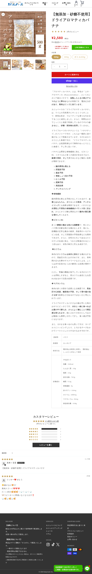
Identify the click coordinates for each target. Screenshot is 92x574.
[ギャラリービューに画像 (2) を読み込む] (17, 64)
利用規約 (70, 534)
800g (66, 57)
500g (56, 57)
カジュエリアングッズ (54, 528)
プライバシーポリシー (75, 531)
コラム (48, 534)
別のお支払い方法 (71, 86)
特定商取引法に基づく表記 (76, 526)
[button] (33, 429)
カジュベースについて (31, 3)
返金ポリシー (72, 537)
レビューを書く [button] (46, 445)
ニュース (49, 531)
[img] (7, 459)
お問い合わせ (66, 3)
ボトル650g (79, 57)
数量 (53, 62)
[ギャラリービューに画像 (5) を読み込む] (40, 64)
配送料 (57, 42)
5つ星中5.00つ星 (52, 421)
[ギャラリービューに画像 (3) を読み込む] (29, 64)
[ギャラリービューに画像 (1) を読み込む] (5, 64)
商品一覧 (45, 3)
